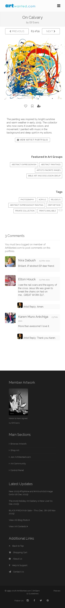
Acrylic (42, 200)
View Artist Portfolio (33, 140)
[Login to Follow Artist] (39, 106)
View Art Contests (18, 526)
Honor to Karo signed (18, 418)
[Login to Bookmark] (32, 106)
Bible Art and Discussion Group (44, 176)
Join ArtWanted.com (20, 457)
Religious (55, 200)
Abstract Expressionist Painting (26, 205)
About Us (17, 559)
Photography (27, 200)
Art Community (18, 463)
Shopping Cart (19, 552)
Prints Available (47, 211)
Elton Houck (27, 279)
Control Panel (17, 470)
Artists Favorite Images (48, 170)
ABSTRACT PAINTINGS (50, 164)
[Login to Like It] (25, 106)
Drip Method (54, 205)
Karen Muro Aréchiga (33, 316)
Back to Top (18, 546)
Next (50, 31)
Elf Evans (34, 22)
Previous (17, 31)
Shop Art (14, 450)
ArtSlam (36, 591)
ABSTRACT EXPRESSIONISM (24, 164)
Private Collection (24, 211)
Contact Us (18, 571)
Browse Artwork (18, 444)
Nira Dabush (27, 260)
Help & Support (19, 565)
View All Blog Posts (18, 520)
